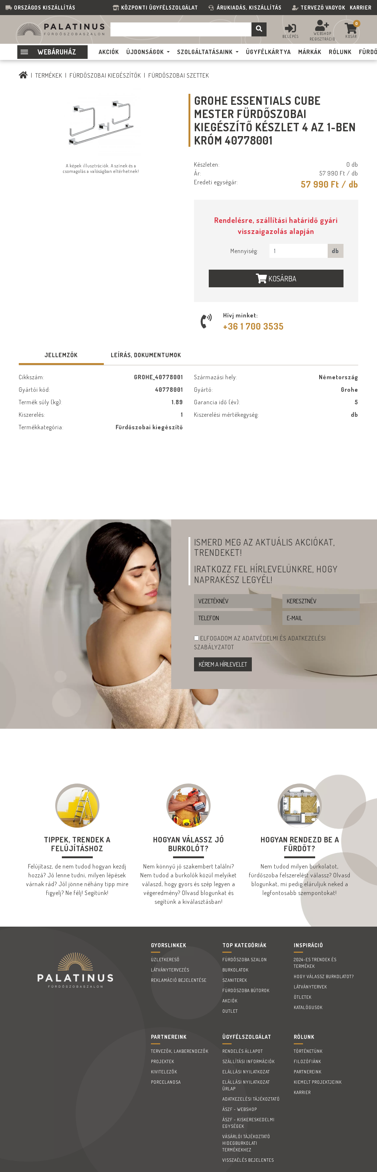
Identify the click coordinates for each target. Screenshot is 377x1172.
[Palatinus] (23, 75)
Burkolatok (235, 970)
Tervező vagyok (322, 7)
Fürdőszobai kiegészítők (105, 75)
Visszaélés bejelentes (248, 1160)
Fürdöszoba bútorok (245, 990)
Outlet (230, 1011)
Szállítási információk (248, 1061)
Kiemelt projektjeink (318, 1082)
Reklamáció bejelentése (179, 980)
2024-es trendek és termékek (315, 963)
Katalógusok (308, 1007)
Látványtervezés (170, 970)
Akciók (229, 1001)
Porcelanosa (166, 1082)
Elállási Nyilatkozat (246, 1072)
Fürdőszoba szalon (244, 959)
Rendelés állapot (242, 1051)
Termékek (48, 75)
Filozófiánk (307, 1061)
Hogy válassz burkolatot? (324, 976)
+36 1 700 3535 (253, 326)
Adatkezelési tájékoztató (251, 1099)
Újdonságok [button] (145, 52)
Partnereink (307, 1072)
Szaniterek (234, 980)
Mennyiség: (244, 251)
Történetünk (308, 1051)
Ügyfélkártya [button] (268, 52)
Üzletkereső (165, 959)
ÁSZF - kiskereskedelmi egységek (248, 1123)
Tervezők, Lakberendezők (179, 1051)
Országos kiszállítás (44, 7)
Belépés (290, 36)
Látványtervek (310, 987)
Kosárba (281, 278)
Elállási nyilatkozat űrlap (246, 1085)
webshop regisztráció (322, 36)
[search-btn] (259, 29)
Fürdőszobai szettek (178, 75)
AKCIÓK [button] (109, 52)
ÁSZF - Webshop (239, 1109)
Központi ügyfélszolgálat (161, 7)
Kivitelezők (164, 1072)
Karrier (360, 7)
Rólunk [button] (340, 52)
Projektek (162, 1061)
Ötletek (302, 997)
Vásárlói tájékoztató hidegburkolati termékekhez (246, 1143)
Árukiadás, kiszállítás (249, 7)
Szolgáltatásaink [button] (205, 52)
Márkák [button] (309, 52)
